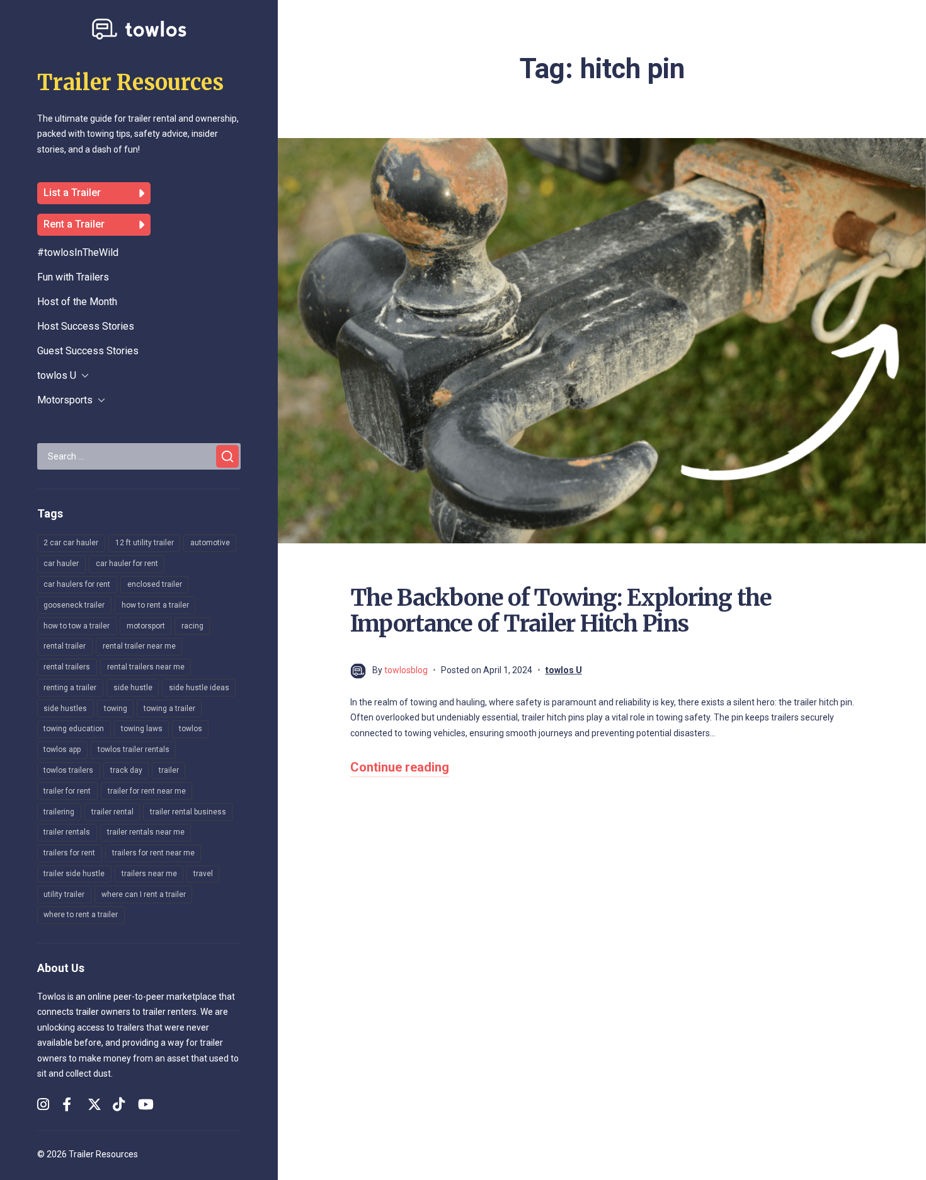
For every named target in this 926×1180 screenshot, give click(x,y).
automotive (210, 542)
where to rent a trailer (80, 914)
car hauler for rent (127, 563)
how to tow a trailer (76, 626)
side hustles (65, 708)
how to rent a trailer (155, 605)
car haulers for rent (76, 584)
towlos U (56, 375)
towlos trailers (68, 770)
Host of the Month (77, 302)
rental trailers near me (146, 666)
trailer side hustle (74, 873)
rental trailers (66, 666)
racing (192, 626)
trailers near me (149, 873)
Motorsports (65, 400)
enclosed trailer (154, 584)
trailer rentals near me (146, 832)
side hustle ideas (199, 687)
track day (126, 770)
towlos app (62, 749)
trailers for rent (69, 852)
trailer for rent (67, 791)
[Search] (227, 456)
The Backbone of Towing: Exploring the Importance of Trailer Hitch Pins (561, 611)
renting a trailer (69, 687)
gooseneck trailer (74, 605)
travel (203, 873)
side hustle (132, 687)
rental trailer (64, 646)
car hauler (61, 563)
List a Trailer (72, 193)
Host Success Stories (85, 326)
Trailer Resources (130, 82)
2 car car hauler (70, 542)
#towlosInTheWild (77, 252)
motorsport (146, 626)
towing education (73, 728)
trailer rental (112, 811)
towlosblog (406, 670)
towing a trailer (169, 708)
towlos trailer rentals (133, 749)
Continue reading (399, 767)
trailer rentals (66, 832)
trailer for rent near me (147, 791)
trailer (169, 770)
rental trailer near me (139, 646)
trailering (58, 811)
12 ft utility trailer (144, 542)
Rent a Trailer (74, 224)
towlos (190, 728)
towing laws (142, 728)
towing (115, 708)
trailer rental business (188, 811)
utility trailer (63, 894)
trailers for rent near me (153, 852)
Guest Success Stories (88, 351)
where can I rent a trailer (143, 894)
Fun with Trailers (73, 277)
